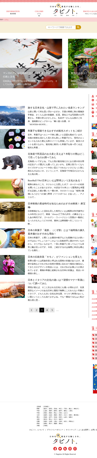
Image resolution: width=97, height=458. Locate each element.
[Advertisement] (44, 99)
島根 (50, 413)
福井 (60, 419)
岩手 (50, 417)
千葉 (65, 408)
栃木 (45, 408)
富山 (50, 419)
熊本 (60, 415)
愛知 (65, 411)
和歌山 (71, 421)
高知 (60, 423)
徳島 (45, 423)
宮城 (55, 417)
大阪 (55, 421)
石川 (55, 419)
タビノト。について (36, 430)
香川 (50, 423)
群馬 (50, 408)
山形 (65, 417)
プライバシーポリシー (55, 430)
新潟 (45, 419)
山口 (65, 413)
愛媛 (55, 423)
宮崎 (70, 415)
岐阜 (60, 411)
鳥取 (45, 413)
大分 (65, 415)
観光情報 (13, 12)
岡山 (55, 413)
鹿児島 (76, 415)
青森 (45, 417)
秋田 (60, 417)
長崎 (55, 415)
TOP (1, 19)
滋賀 (45, 421)
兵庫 (60, 421)
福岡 (45, 415)
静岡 (55, 411)
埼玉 (60, 408)
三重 (70, 411)
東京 (70, 408)
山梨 (45, 411)
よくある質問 (83, 430)
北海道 (46, 406)
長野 (50, 411)
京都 (50, 421)
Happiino (59, 454)
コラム (39, 12)
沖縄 (45, 425)
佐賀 (50, 415)
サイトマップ (71, 430)
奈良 (65, 421)
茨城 (55, 408)
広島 (60, 413)
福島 (70, 417)
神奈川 (76, 408)
